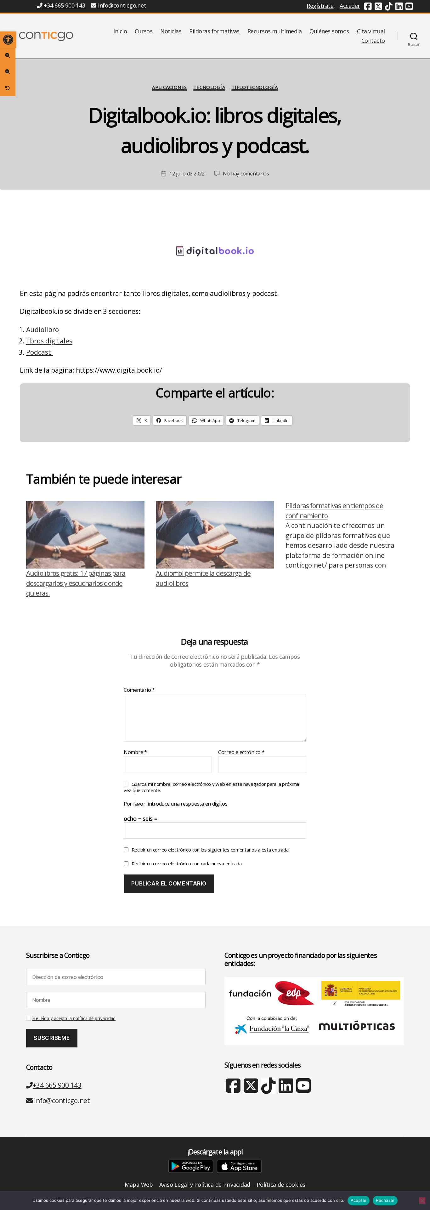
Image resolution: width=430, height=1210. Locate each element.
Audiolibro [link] (42, 329)
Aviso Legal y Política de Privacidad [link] (204, 1184)
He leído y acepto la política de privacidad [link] (74, 1018)
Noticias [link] (170, 31)
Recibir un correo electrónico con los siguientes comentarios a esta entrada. (210, 849)
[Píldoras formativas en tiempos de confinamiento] (345, 549)
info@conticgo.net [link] (122, 5)
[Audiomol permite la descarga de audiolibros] (215, 535)
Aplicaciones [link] (169, 87)
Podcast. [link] (39, 352)
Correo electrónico (241, 752)
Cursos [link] (143, 31)
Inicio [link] (120, 31)
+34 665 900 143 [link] (63, 5)
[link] (8, 39)
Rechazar (385, 1200)
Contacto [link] (373, 40)
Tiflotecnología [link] (254, 87)
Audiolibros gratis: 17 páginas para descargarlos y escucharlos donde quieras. (75, 583)
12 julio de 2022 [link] (187, 173)
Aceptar (359, 1200)
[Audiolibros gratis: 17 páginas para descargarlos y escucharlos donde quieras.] (85, 535)
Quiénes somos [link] (329, 31)
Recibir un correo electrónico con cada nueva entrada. (187, 863)
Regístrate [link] (320, 5)
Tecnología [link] (209, 87)
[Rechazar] (422, 1200)
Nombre (135, 752)
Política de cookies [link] (281, 1184)
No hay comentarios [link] (246, 173)
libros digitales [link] (49, 340)
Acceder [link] (350, 5)
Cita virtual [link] (371, 31)
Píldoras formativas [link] (214, 31)
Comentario (139, 690)
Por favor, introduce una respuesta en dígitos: (176, 804)
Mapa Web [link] (139, 1184)
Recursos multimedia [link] (274, 31)
